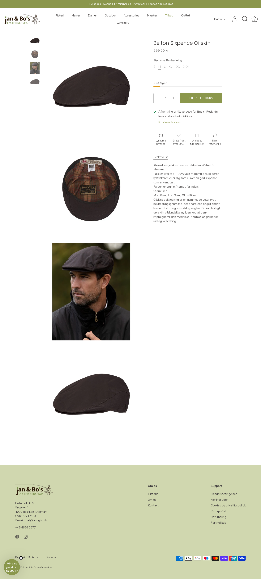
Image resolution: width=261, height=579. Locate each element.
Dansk (218, 19)
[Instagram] (26, 536)
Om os (152, 500)
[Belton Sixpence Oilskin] (35, 40)
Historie (153, 494)
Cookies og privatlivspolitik (228, 505)
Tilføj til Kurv (201, 98)
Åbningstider (219, 500)
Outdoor (110, 15)
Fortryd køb (218, 523)
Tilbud (169, 15)
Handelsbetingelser (224, 494)
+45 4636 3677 (25, 527)
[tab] (162, 157)
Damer (92, 15)
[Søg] (245, 19)
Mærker (152, 15)
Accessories (131, 15)
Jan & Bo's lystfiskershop (39, 567)
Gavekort (123, 23)
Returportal (218, 511)
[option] (35, 41)
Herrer (75, 15)
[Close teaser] (21, 558)
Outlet (185, 15)
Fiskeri (59, 15)
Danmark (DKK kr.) (25, 557)
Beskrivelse (160, 157)
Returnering (218, 517)
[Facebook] (17, 536)
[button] (12, 567)
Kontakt (153, 505)
